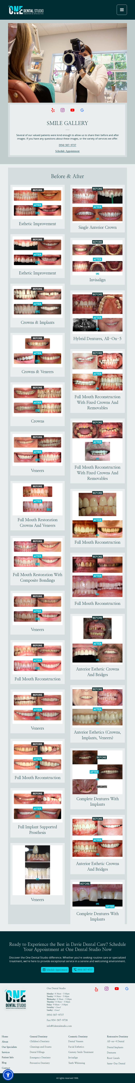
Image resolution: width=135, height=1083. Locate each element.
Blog (4, 1062)
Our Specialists (9, 1047)
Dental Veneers (75, 1041)
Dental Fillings (37, 1052)
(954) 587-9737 (67, 145)
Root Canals (113, 1058)
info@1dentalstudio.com (59, 1026)
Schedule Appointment (67, 151)
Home (5, 1036)
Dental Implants (115, 1047)
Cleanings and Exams (40, 1046)
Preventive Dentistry (40, 1063)
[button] (122, 10)
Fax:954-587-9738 (57, 1020)
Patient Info (8, 1057)
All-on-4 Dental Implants (115, 1042)
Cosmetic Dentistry (78, 1036)
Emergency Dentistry (40, 1057)
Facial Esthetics (76, 1046)
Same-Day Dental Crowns (116, 1064)
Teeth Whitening (76, 1063)
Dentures (111, 1052)
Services (6, 1052)
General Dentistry (38, 1036)
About (5, 1041)
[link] (26, 9)
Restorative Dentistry (117, 1036)
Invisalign (73, 1057)
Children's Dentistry (40, 1041)
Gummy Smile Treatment (81, 1052)
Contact (6, 1068)
